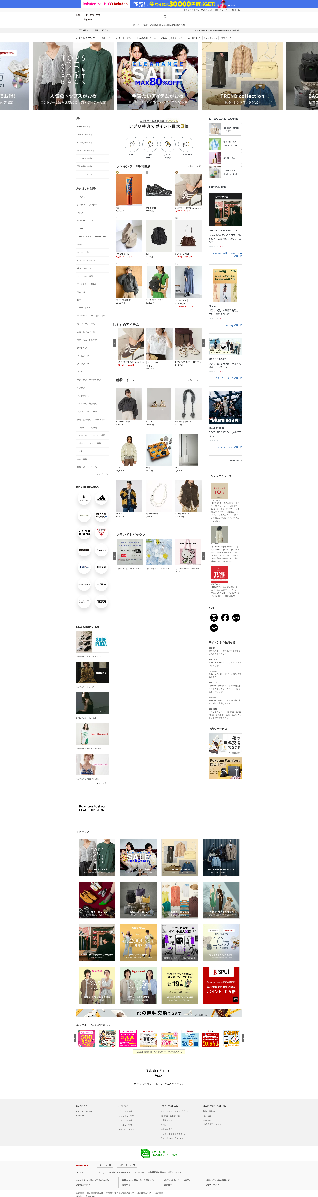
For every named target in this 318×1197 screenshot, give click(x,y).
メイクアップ (83, 364)
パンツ (80, 212)
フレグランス (83, 395)
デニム (164, 38)
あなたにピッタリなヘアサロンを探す (93, 1180)
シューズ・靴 (83, 252)
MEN (95, 30)
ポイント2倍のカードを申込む (177, 1180)
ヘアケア (81, 387)
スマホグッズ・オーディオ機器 (91, 435)
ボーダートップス (123, 38)
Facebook (207, 1116)
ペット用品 (82, 459)
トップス (81, 196)
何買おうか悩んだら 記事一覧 (228, 378)
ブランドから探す (85, 134)
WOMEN (83, 30)
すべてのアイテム (85, 174)
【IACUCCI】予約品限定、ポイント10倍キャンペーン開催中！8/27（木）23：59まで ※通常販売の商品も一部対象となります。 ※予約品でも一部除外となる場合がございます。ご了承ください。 (225, 512)
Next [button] (242, 76)
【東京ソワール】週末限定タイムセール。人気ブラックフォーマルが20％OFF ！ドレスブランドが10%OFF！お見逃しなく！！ (225, 593)
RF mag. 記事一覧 (234, 325)
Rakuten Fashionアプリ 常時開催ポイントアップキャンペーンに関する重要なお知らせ (225, 688)
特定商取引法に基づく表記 (173, 1134)
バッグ (80, 244)
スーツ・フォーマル (86, 324)
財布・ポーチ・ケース (87, 292)
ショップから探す (85, 142)
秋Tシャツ (106, 38)
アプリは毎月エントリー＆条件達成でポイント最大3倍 (217, 30)
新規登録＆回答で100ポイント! (198, 10)
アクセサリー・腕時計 (87, 284)
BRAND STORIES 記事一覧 (230, 447)
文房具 (80, 451)
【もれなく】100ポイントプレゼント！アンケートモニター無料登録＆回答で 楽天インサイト (139, 1172)
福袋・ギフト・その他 (87, 467)
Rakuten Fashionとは (170, 1116)
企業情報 (80, 1192)
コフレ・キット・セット (88, 411)
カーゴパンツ (194, 38)
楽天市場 (236, 10)
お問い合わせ (167, 1125)
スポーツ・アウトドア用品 (89, 443)
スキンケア (82, 348)
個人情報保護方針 (95, 1192)
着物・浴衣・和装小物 (87, 340)
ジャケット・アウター (87, 204)
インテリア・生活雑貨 (87, 427)
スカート (81, 228)
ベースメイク (83, 356)
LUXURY (80, 1115)
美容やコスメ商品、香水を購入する (138, 1180)
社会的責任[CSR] (144, 1192)
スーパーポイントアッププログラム (176, 1111)
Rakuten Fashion (102, 17)
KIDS (105, 30)
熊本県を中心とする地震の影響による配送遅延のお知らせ (159, 24)
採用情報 (159, 1192)
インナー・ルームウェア (88, 260)
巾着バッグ (226, 38)
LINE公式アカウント (212, 1124)
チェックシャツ (210, 38)
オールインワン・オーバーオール (92, 236)
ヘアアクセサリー (85, 308)
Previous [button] (76, 76)
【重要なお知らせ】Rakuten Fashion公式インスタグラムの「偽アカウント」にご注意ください (225, 715)
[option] (117, 76)
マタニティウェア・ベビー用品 (91, 316)
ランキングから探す (86, 150)
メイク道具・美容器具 (87, 403)
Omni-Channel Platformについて (175, 1138)
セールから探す (84, 126)
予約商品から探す (85, 166)
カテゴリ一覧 (102, 474)
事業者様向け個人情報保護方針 (120, 1192)
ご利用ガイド (167, 1120)
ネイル (80, 371)
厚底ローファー (177, 38)
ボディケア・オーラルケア (89, 379)
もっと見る (103, 783)
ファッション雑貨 (85, 276)
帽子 (79, 300)
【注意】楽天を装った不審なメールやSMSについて (159, 1051)
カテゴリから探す (85, 158)
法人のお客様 (167, 1129)
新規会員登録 (209, 1111)
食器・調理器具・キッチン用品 (91, 419)
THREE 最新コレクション (145, 38)
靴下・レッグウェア (86, 268)
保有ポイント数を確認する (218, 1180)
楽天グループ (221, 10)
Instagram (207, 1120)
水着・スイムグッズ (86, 332)
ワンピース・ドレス (86, 220)
